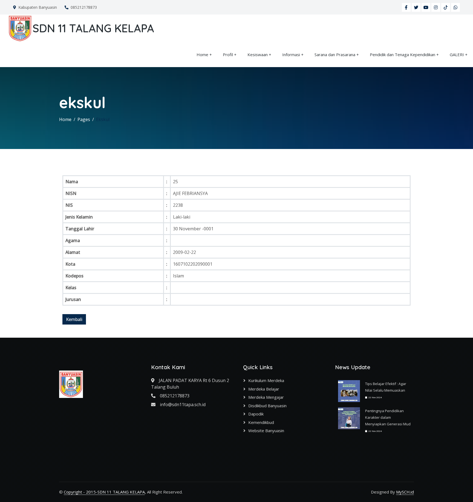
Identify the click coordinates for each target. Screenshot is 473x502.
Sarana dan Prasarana (335, 54)
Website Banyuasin (266, 430)
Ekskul (102, 119)
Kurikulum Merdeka (266, 380)
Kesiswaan (257, 54)
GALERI (457, 54)
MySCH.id (405, 492)
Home (202, 54)
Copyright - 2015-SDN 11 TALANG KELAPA (104, 492)
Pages (83, 119)
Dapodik (256, 414)
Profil (228, 54)
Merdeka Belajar (263, 389)
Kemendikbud (261, 422)
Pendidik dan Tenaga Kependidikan (402, 54)
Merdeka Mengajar (266, 397)
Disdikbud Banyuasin (267, 405)
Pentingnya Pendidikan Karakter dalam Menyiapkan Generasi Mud (388, 417)
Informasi (291, 54)
